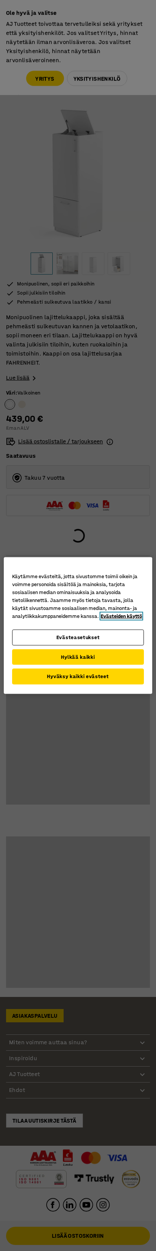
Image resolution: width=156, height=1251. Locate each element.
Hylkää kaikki (78, 657)
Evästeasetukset (78, 637)
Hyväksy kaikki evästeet (78, 676)
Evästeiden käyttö (121, 616)
